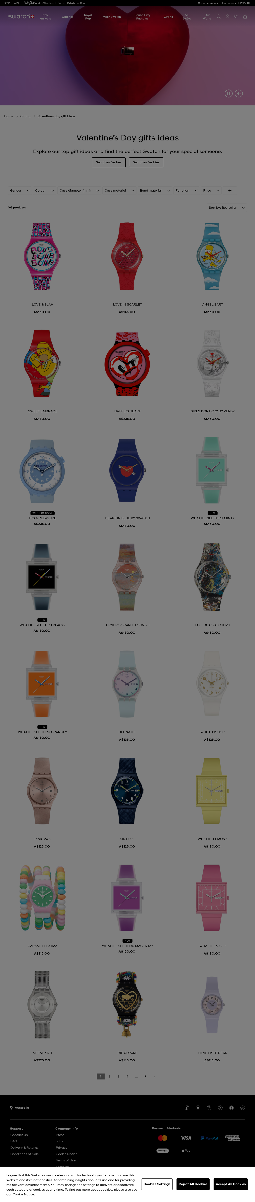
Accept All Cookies (231, 1184)
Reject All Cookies (193, 1184)
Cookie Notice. (24, 1194)
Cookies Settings (157, 1184)
